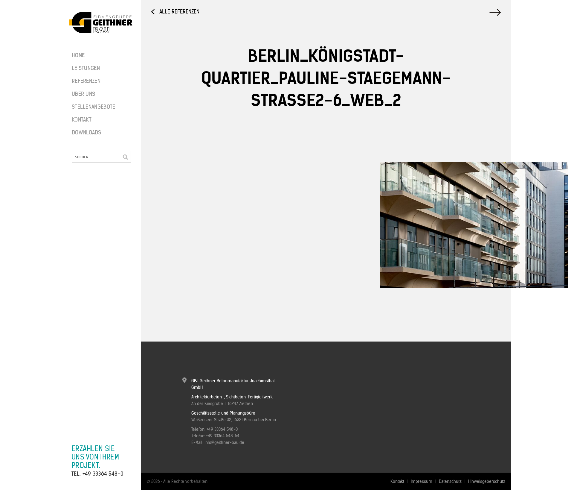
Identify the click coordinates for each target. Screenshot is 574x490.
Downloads (86, 132)
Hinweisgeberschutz (486, 481)
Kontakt (81, 119)
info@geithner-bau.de (224, 442)
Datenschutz (450, 481)
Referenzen (86, 81)
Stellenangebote (90, 106)
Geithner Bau (100, 23)
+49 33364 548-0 (103, 473)
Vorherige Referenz (495, 12)
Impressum (421, 481)
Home (78, 55)
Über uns (83, 93)
